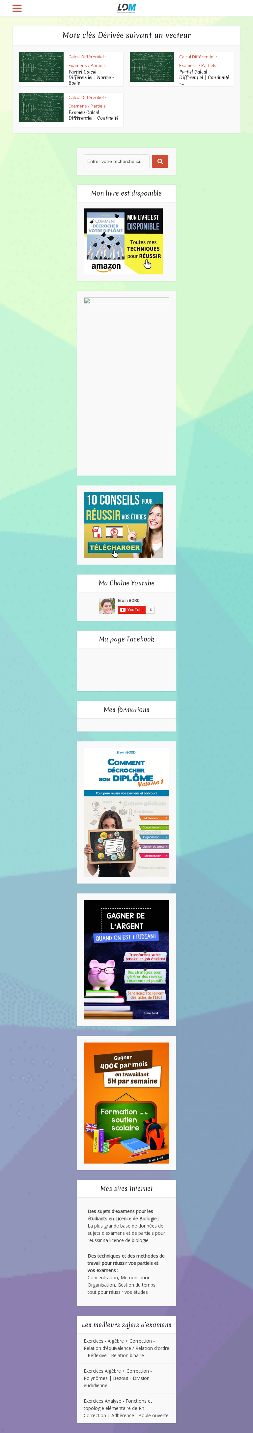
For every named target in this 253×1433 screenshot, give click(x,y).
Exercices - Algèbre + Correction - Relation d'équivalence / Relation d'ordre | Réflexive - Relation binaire (126, 1348)
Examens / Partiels (87, 65)
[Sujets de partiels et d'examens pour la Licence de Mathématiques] (126, 8)
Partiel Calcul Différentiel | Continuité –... (204, 77)
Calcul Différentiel (86, 57)
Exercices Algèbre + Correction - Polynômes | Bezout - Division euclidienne (118, 1378)
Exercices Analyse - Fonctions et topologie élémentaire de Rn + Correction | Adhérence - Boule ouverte (126, 1408)
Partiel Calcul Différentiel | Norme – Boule (92, 77)
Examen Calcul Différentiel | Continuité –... (94, 118)
